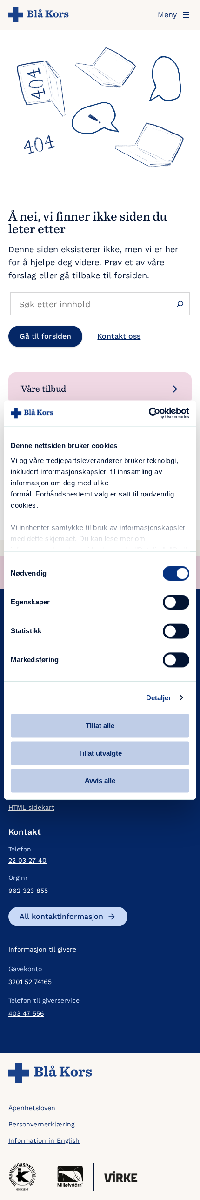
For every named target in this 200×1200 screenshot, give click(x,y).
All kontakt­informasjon (61, 916)
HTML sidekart (31, 807)
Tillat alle (100, 726)
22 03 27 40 (27, 860)
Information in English (44, 1140)
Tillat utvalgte (100, 753)
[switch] (176, 602)
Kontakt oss (118, 336)
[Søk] (180, 304)
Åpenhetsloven (31, 1108)
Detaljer (159, 698)
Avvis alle (100, 780)
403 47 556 (26, 1013)
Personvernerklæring (41, 1124)
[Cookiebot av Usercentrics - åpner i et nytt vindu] (148, 413)
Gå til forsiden (45, 336)
